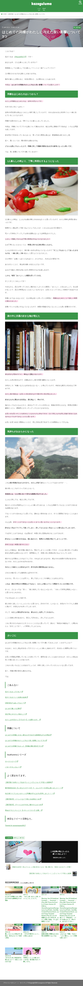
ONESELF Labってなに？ (14, 703)
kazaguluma (41, 3)
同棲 (22, 838)
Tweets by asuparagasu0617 (15, 825)
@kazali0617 (19, 57)
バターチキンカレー (12, 767)
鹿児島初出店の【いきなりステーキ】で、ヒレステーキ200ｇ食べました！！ (33, 788)
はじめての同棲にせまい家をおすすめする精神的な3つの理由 (27, 735)
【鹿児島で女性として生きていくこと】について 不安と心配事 (28, 782)
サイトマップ (24, 983)
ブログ (44, 9)
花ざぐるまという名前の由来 (15, 697)
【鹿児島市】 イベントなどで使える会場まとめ (22, 799)
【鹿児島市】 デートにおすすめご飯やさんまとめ (23, 805)
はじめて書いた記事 (12, 708)
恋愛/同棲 (9, 838)
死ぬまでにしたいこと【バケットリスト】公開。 (23, 810)
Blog (17, 838)
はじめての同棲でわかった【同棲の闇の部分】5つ (23, 746)
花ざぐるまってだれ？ (13, 692)
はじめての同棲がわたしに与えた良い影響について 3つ (25, 740)
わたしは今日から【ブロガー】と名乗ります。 (22, 720)
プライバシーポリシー (9, 983)
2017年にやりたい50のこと (15, 714)
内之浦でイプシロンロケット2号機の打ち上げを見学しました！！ (29, 793)
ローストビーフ (10, 761)
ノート (39, 9)
